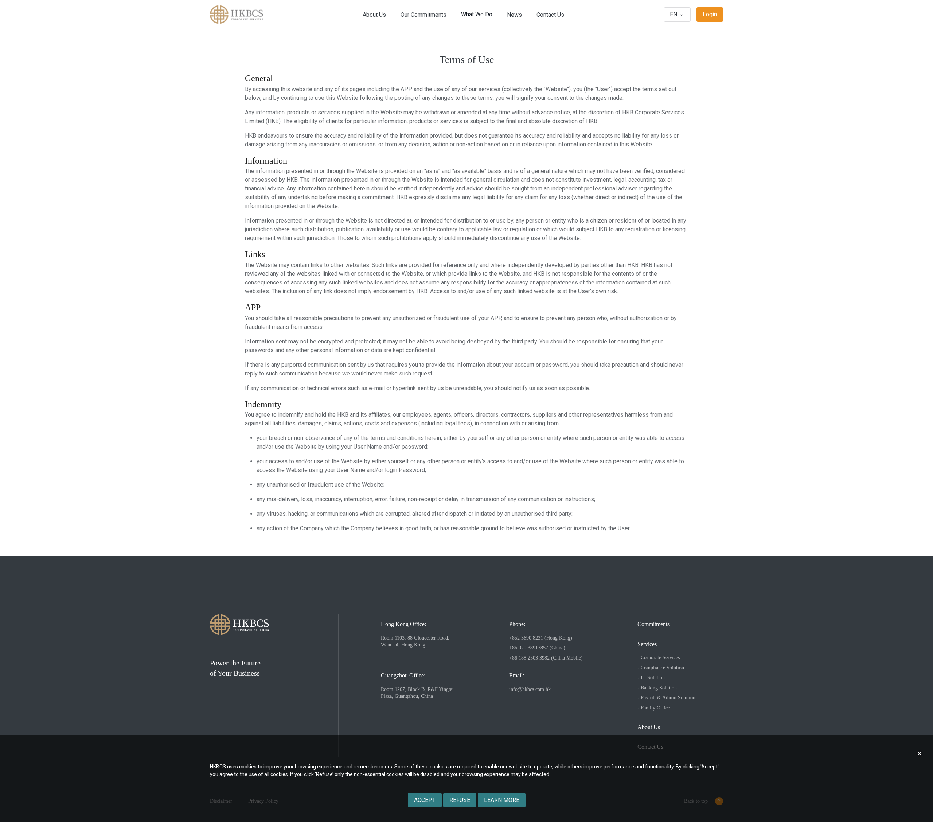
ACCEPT (425, 800)
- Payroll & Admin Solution (666, 697)
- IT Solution (651, 677)
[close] (919, 753)
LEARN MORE (501, 800)
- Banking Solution (657, 688)
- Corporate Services (658, 657)
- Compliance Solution (660, 667)
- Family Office (653, 708)
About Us (648, 727)
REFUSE (459, 800)
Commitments (653, 624)
